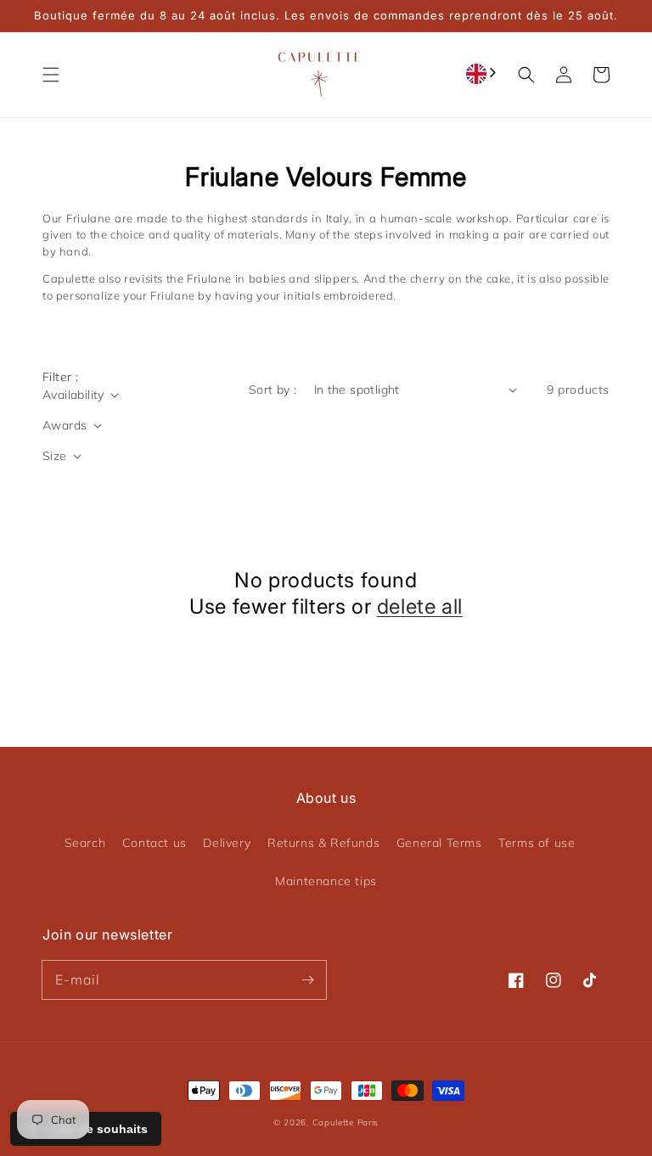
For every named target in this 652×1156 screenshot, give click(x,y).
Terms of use (536, 842)
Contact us (154, 842)
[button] (51, 74)
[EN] (483, 73)
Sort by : (273, 389)
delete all (420, 606)
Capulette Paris (345, 1122)
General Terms (439, 842)
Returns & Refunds (323, 842)
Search (85, 842)
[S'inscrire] (307, 979)
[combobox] (483, 73)
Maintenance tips (326, 881)
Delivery (226, 842)
